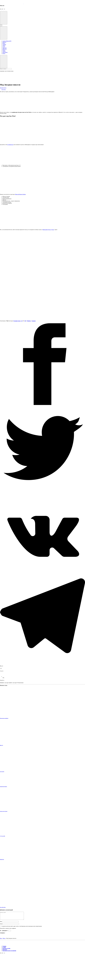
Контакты (4, 949)
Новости (4, 42)
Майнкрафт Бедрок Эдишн (48, 229)
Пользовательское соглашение (9, 950)
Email (1, 923)
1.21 (22, 320)
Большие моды (3, 87)
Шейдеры (4, 48)
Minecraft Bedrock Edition (20, 194)
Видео (3, 53)
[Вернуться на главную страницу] (12, 944)
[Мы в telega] (4, 9)
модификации (10, 144)
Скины (3, 51)
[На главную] (15, 3)
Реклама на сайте (6, 948)
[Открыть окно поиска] (1, 25)
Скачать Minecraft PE (6, 41)
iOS (25, 320)
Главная (4, 946)
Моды (3, 43)
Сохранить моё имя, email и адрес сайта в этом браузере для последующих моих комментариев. (21, 926)
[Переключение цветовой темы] (3, 33)
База (1, 938)
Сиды (3, 46)
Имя (1, 921)
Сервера (4, 44)
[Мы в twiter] (2, 9)
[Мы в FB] (1, 9)
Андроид (34, 320)
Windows (29, 320)
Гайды (3, 45)
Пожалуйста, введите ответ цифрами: (8, 928)
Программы (5, 52)
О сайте (4, 947)
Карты (3, 50)
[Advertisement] (37, 102)
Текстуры (4, 47)
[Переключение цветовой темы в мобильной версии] (3, 17)
